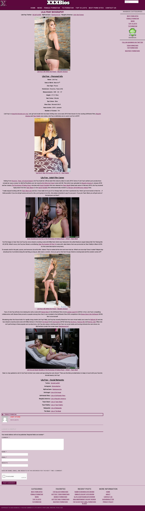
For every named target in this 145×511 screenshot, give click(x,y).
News (39, 8)
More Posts (14, 420)
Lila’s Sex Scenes (78, 15)
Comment (6, 437)
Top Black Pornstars (60, 492)
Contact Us (111, 8)
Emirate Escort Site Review (84, 494)
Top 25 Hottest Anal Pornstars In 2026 (84, 502)
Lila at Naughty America (58, 399)
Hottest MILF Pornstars (60, 499)
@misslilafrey (56, 386)
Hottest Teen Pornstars (60, 494)
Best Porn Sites (96, 8)
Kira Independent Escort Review (84, 499)
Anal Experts (56, 322)
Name (4, 451)
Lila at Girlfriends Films (58, 395)
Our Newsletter (108, 499)
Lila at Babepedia (56, 408)
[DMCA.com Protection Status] (132, 32)
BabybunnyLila (56, 15)
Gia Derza (73, 322)
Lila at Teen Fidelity (57, 405)
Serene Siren (45, 312)
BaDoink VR (93, 319)
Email (4, 457)
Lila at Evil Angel (56, 392)
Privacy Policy (108, 502)
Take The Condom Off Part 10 (47, 244)
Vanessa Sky (81, 322)
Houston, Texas (16, 181)
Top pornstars (132, 48)
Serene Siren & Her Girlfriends (89, 314)
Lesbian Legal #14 (72, 312)
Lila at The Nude (56, 411)
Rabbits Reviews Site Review (84, 492)
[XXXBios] (58, 2)
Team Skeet (66, 185)
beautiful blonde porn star (20, 114)
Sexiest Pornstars (60, 497)
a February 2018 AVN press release (77, 187)
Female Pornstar (52, 8)
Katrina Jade (92, 322)
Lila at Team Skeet (56, 402)
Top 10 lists (81, 8)
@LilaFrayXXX (37, 15)
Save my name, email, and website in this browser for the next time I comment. (32, 470)
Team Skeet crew (27, 191)
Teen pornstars (132, 45)
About (108, 494)
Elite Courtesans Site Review (84, 497)
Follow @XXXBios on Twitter (132, 42)
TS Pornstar (68, 8)
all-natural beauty (27, 181)
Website (5, 463)
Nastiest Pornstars (132, 51)
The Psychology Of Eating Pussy (21, 185)
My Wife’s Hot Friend (48, 183)
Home (33, 8)
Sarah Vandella (44, 185)
